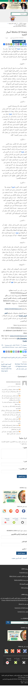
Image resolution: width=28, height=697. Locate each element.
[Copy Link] (9, 44)
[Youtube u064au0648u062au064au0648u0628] (24, 1)
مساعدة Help (24, 588)
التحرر (22, 357)
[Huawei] (7, 1)
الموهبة (5, 357)
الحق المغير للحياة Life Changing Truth (18, 4)
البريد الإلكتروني (23, 468)
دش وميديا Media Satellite (21, 580)
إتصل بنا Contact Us (23, 611)
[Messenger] (23, 44)
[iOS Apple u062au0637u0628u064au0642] (9, 1)
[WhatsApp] (21, 44)
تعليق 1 (6, 37)
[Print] (6, 44)
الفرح (15, 357)
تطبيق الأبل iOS (24, 518)
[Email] (16, 44)
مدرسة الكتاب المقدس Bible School (18, 576)
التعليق (25, 447)
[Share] (4, 44)
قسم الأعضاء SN (24, 584)
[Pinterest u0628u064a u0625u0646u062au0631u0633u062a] (13, 1)
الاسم (25, 461)
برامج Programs (23, 572)
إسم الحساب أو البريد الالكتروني (19, 534)
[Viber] (18, 44)
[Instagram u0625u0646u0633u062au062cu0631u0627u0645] (18, 1)
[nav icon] (25, 10)
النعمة (1, 357)
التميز (19, 357)
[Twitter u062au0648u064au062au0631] (20, 1)
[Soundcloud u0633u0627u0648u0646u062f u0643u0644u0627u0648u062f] (22, 1)
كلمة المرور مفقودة (16, 558)
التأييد (25, 357)
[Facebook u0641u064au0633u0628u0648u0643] (26, 1)
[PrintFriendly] (11, 44)
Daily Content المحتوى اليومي (17, 37)
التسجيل (25, 558)
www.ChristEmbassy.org (13, 309)
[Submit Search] (11, 14)
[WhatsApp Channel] (15, 1)
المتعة (9, 357)
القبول (12, 357)
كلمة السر (24, 541)
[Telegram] (13, 44)
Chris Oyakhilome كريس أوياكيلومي (17, 46)
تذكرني (24, 549)
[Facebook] (25, 44)
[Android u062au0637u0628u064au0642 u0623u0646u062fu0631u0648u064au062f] (11, 1)
